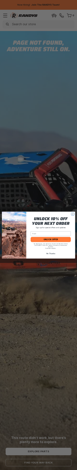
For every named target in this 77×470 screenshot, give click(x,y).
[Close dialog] (72, 214)
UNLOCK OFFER (51, 239)
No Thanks (50, 253)
